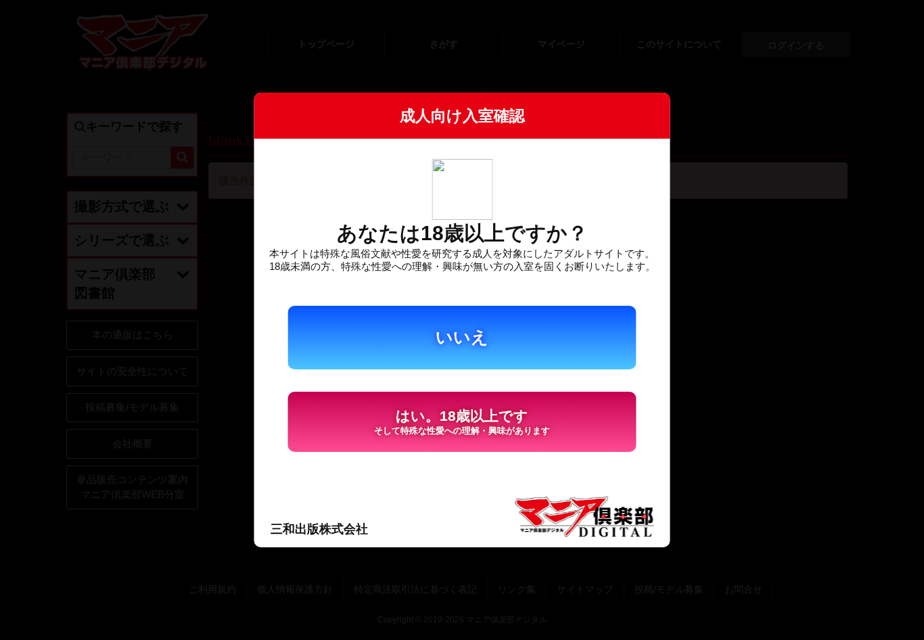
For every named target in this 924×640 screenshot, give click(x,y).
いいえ (462, 337)
